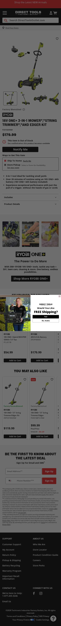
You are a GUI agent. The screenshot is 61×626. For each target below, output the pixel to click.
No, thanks (46, 321)
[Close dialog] (60, 296)
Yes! (45, 317)
